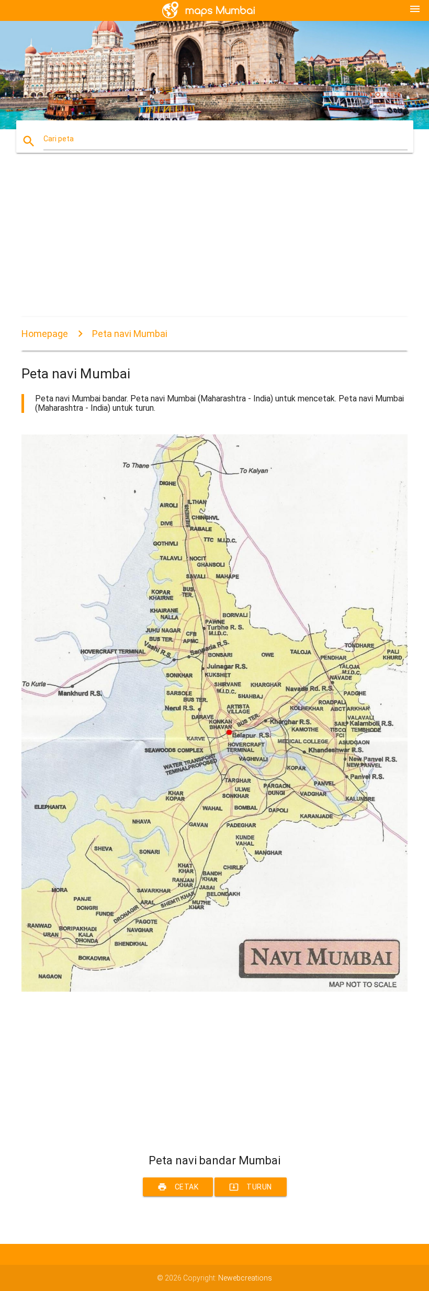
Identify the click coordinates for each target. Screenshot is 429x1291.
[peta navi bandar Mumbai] (214, 989)
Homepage (44, 333)
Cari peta (58, 138)
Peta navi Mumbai (129, 333)
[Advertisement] (214, 244)
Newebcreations (245, 1278)
